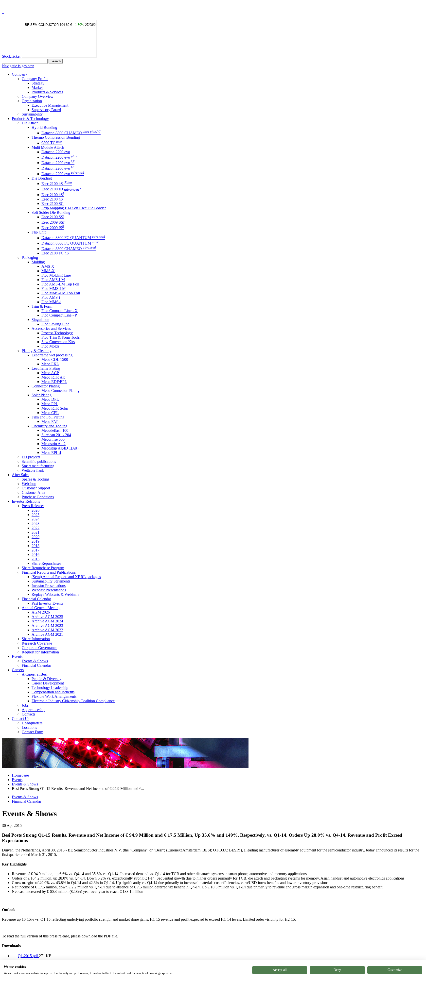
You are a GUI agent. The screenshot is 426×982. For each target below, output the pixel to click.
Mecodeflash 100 (54, 430)
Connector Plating (46, 386)
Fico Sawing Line (55, 324)
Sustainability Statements (51, 581)
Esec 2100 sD (61, 189)
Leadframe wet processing (52, 355)
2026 (35, 510)
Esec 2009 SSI (53, 222)
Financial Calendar (36, 599)
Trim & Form (42, 306)
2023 (35, 523)
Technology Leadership (50, 687)
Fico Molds (50, 346)
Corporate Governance (39, 648)
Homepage (20, 775)
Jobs (25, 705)
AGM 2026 (41, 612)
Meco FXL (50, 364)
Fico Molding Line (56, 275)
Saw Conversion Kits (58, 342)
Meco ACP (50, 373)
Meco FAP (49, 421)
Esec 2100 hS (56, 184)
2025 (35, 515)
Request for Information (40, 652)
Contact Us (20, 718)
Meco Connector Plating (60, 390)
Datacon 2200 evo (55, 152)
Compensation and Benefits (53, 692)
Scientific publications (39, 461)
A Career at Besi (34, 674)
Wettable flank (33, 470)
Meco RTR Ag (53, 377)
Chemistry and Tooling (49, 426)
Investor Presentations (49, 585)
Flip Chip (39, 232)
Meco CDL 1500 (54, 359)
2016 (35, 554)
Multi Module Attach (48, 147)
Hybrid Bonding (44, 127)
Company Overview (37, 96)
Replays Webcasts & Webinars (55, 594)
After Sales (20, 475)
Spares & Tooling (35, 479)
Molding (38, 262)
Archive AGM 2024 (47, 621)
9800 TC (51, 143)
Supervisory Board (46, 110)
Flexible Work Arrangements (54, 696)
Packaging (30, 257)
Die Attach (30, 123)
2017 (35, 550)
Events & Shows (35, 661)
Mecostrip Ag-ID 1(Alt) (59, 448)
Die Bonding (42, 178)
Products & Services (47, 92)
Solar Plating (42, 395)
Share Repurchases (46, 563)
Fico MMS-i (51, 302)
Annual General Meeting (41, 608)
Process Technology (57, 333)
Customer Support (36, 488)
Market (37, 87)
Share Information (36, 639)
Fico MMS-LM (53, 288)
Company (19, 74)
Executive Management (50, 105)
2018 (35, 546)
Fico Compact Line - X (59, 311)
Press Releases (33, 506)
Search (56, 61)
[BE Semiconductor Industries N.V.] (3, 9)
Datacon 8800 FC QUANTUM (73, 238)
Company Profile (35, 79)
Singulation (40, 319)
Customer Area (33, 492)
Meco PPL (49, 404)
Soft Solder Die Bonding (51, 212)
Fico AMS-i (50, 297)
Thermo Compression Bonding (56, 137)
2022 (35, 528)
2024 (35, 519)
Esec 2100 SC (52, 203)
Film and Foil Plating (48, 417)
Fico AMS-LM (53, 280)
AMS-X (47, 266)
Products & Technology (30, 119)
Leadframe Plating (46, 368)
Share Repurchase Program (43, 568)
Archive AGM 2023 (47, 625)
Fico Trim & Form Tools (60, 337)
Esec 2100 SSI (52, 217)
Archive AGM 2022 (47, 630)
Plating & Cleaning (37, 351)
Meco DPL (50, 399)
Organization (32, 101)
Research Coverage (37, 643)
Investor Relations (26, 501)
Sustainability (32, 114)
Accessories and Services (51, 328)
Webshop (29, 484)
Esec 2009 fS (52, 228)
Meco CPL (50, 413)
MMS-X (48, 271)
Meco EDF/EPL (54, 382)
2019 (35, 541)
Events (17, 656)
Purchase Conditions (38, 497)
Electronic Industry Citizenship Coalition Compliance (73, 701)
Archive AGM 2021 (47, 634)
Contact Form (32, 732)
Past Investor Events (47, 603)
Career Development (48, 683)
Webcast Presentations (49, 590)
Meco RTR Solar (54, 408)
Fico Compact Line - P (59, 315)
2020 (35, 537)
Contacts (28, 714)
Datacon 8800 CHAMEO (71, 133)
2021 (35, 532)
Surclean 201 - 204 (56, 435)
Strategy (38, 83)
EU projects (31, 457)
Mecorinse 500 (53, 439)
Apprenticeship (33, 710)
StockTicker (11, 56)
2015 (35, 559)
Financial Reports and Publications (49, 572)
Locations (29, 727)
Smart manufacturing (38, 466)
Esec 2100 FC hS (55, 253)
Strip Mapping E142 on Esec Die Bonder (73, 208)
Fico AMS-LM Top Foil (60, 284)
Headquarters (32, 723)
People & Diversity (46, 679)
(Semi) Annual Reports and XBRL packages (66, 577)
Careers (18, 670)
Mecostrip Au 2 (53, 444)
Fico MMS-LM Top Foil (60, 293)
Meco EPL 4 (51, 452)
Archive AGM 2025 (47, 617)
